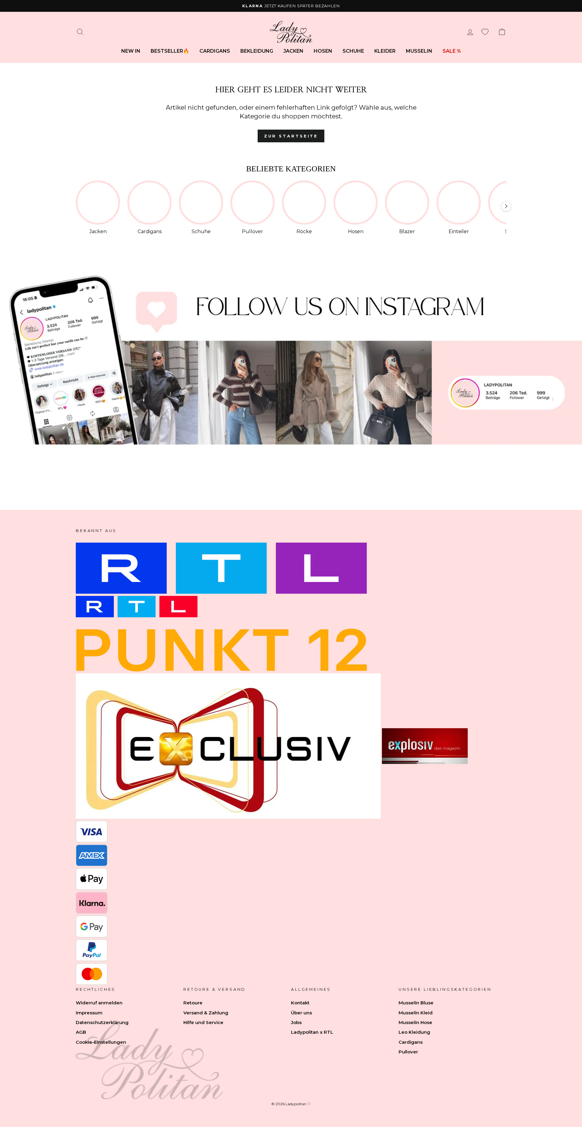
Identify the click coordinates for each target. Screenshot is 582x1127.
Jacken (293, 51)
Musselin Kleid (416, 1013)
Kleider (385, 51)
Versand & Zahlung (205, 1013)
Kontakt (300, 1003)
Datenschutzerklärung (102, 1022)
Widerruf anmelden (99, 1003)
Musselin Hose (415, 1022)
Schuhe (353, 51)
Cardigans (214, 51)
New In (130, 51)
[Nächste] (506, 206)
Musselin (419, 51)
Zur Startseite (291, 136)
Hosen (323, 51)
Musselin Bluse (416, 1003)
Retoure (192, 1003)
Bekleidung (256, 51)
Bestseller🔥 (170, 51)
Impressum (89, 1013)
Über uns (301, 1013)
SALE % (452, 51)
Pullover (408, 1052)
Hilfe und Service (203, 1022)
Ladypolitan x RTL (312, 1032)
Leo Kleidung (414, 1032)
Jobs (296, 1022)
